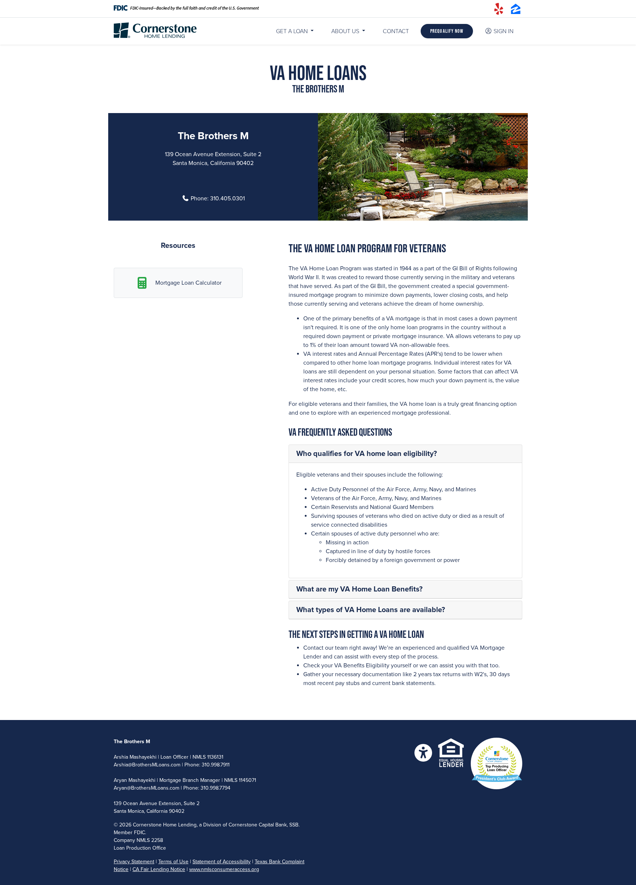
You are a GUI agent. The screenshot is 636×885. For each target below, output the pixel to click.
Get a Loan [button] (292, 31)
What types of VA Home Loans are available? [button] (370, 609)
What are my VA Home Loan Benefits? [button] (359, 589)
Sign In (503, 31)
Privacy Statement (134, 861)
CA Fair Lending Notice (158, 869)
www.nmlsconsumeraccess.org (224, 869)
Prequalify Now (446, 31)
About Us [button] (346, 31)
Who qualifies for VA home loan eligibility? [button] (366, 453)
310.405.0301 (227, 198)
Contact (396, 31)
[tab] (405, 454)
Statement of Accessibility (221, 861)
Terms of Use (173, 861)
